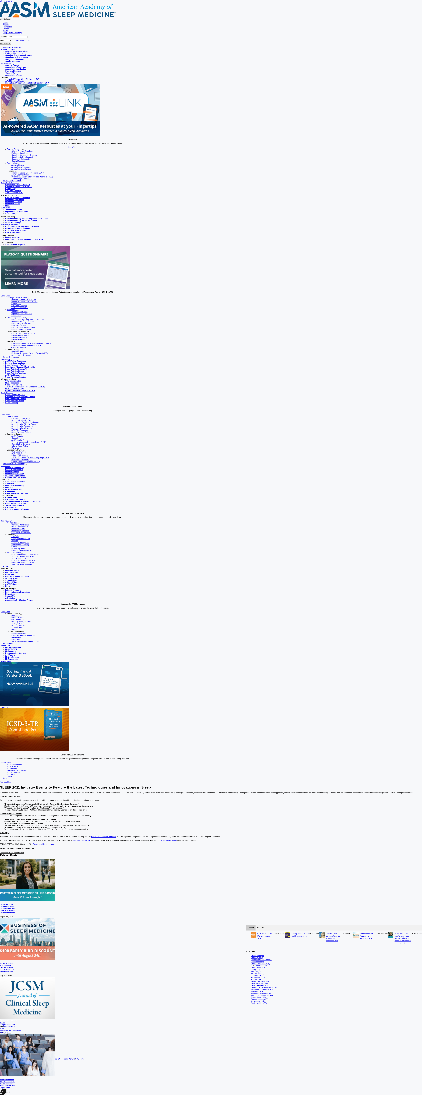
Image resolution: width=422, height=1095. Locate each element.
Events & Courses (7, 393)
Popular (260, 928)
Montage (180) (256, 979)
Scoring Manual (6, 661)
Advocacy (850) (257, 958)
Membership (5, 466)
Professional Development (43, 844)
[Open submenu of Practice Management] (21, 181)
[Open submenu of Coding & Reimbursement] (28, 298)
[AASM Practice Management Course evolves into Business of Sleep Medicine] (27, 959)
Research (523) (257, 991)
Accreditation (6, 63)
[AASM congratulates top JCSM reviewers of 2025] (27, 1018)
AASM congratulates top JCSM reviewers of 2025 (7, 1026)
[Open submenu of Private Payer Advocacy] (26, 318)
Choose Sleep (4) (257, 962)
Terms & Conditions (60, 1059)
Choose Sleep (5, 359)
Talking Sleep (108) (258, 997)
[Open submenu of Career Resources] (19, 357)
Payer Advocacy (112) (259, 983)
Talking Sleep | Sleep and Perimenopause (300, 934)
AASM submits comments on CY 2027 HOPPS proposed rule (333, 937)
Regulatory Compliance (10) (262, 989)
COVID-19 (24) (261, 966)
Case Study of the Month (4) (261, 960)
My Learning (5, 645)
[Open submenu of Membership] (17, 523)
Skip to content (6, 1)
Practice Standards (8, 49)
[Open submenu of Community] (17, 535)
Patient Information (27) (260, 981)
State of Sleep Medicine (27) (262, 995)
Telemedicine (6, 208)
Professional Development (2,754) (264, 987)
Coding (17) (255, 970)
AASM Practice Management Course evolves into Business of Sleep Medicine (7, 967)
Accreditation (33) (257, 956)
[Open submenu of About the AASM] (21, 614)
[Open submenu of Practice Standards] (23, 149)
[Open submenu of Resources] (16, 171)
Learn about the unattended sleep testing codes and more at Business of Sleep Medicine (7, 908)
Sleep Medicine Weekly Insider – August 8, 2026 (367, 936)
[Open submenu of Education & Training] (24, 450)
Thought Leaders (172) (259, 999)
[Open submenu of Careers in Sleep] (21, 434)
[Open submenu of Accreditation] (18, 163)
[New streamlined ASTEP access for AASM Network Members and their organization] (27, 1075)
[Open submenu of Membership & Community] (26, 464)
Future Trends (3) (257, 973)
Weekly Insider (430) (259, 1003)
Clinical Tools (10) (258, 968)
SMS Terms (79, 1059)
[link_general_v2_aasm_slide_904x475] (50, 135)
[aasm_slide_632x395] (35, 288)
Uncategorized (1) (258, 1001)
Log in (30, 40)
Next (9, 782)
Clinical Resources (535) (260, 964)
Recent (251, 928)
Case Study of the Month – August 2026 (264, 936)
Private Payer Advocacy (9, 225)
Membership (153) (258, 977)
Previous (3, 782)
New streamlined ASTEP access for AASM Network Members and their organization (7, 1084)
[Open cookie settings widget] (3, 1091)
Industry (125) (256, 975)
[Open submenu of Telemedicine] (18, 310)
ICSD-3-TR (4, 707)
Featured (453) (256, 971)
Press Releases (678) (259, 985)
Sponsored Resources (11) (261, 993)
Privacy (71, 1059)
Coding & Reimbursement (10, 183)
